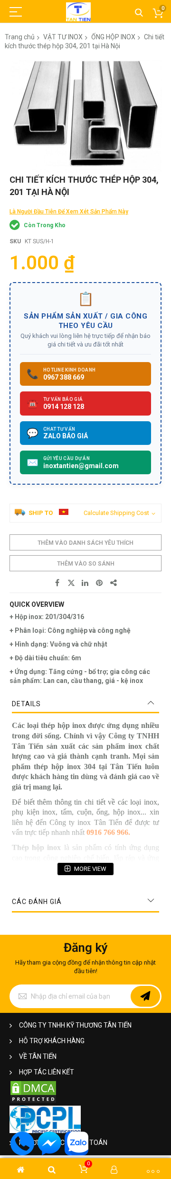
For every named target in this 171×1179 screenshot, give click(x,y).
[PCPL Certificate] (45, 1131)
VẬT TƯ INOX (63, 37)
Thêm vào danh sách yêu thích (85, 543)
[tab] (85, 703)
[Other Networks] (114, 583)
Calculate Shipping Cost (116, 512)
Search (139, 13)
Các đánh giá (37, 901)
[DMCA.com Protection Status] (33, 1101)
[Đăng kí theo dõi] (145, 996)
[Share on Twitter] (71, 583)
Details (26, 704)
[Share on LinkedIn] (85, 583)
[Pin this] (99, 583)
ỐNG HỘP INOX (113, 37)
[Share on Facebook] (57, 583)
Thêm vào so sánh (85, 563)
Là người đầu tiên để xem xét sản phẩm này (69, 211)
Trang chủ (20, 37)
